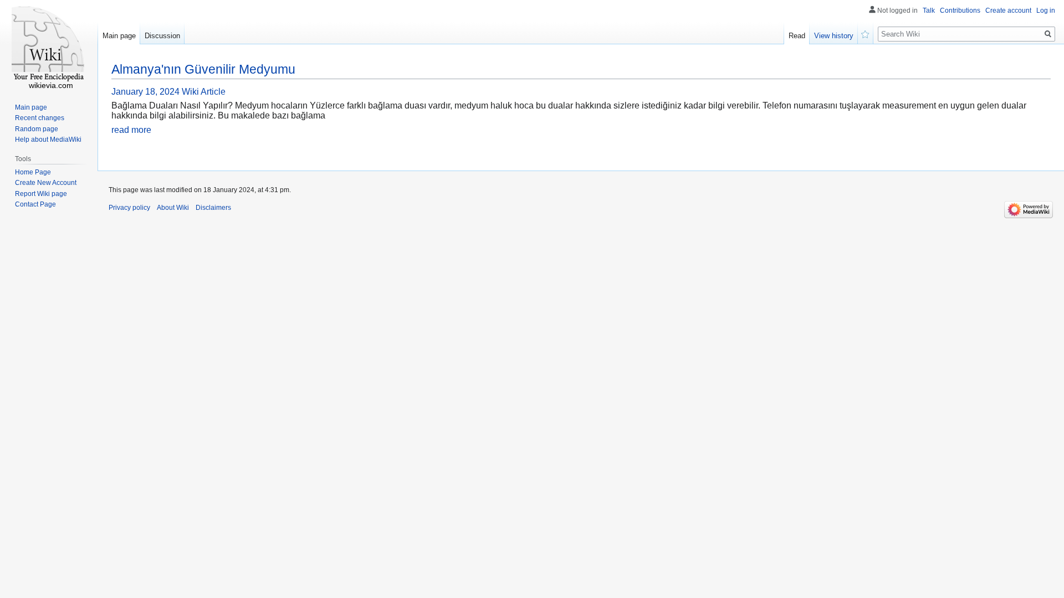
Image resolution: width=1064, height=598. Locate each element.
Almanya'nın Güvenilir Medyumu (203, 69)
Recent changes (39, 118)
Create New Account (45, 183)
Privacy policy (129, 208)
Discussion (162, 36)
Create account (1008, 10)
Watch (865, 33)
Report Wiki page (41, 194)
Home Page (33, 172)
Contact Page (35, 204)
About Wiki (173, 208)
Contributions (960, 10)
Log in (1045, 10)
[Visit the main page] (48, 44)
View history (833, 36)
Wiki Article (204, 91)
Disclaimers (213, 208)
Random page (36, 129)
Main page (119, 36)
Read (797, 36)
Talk (929, 10)
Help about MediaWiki (48, 139)
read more (131, 130)
